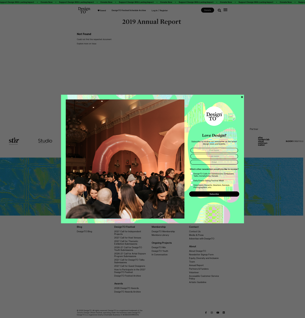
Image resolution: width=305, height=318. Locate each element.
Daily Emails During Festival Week (208, 180)
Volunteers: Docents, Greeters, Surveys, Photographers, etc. (211, 186)
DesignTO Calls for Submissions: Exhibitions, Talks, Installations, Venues (213, 174)
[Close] (242, 97)
